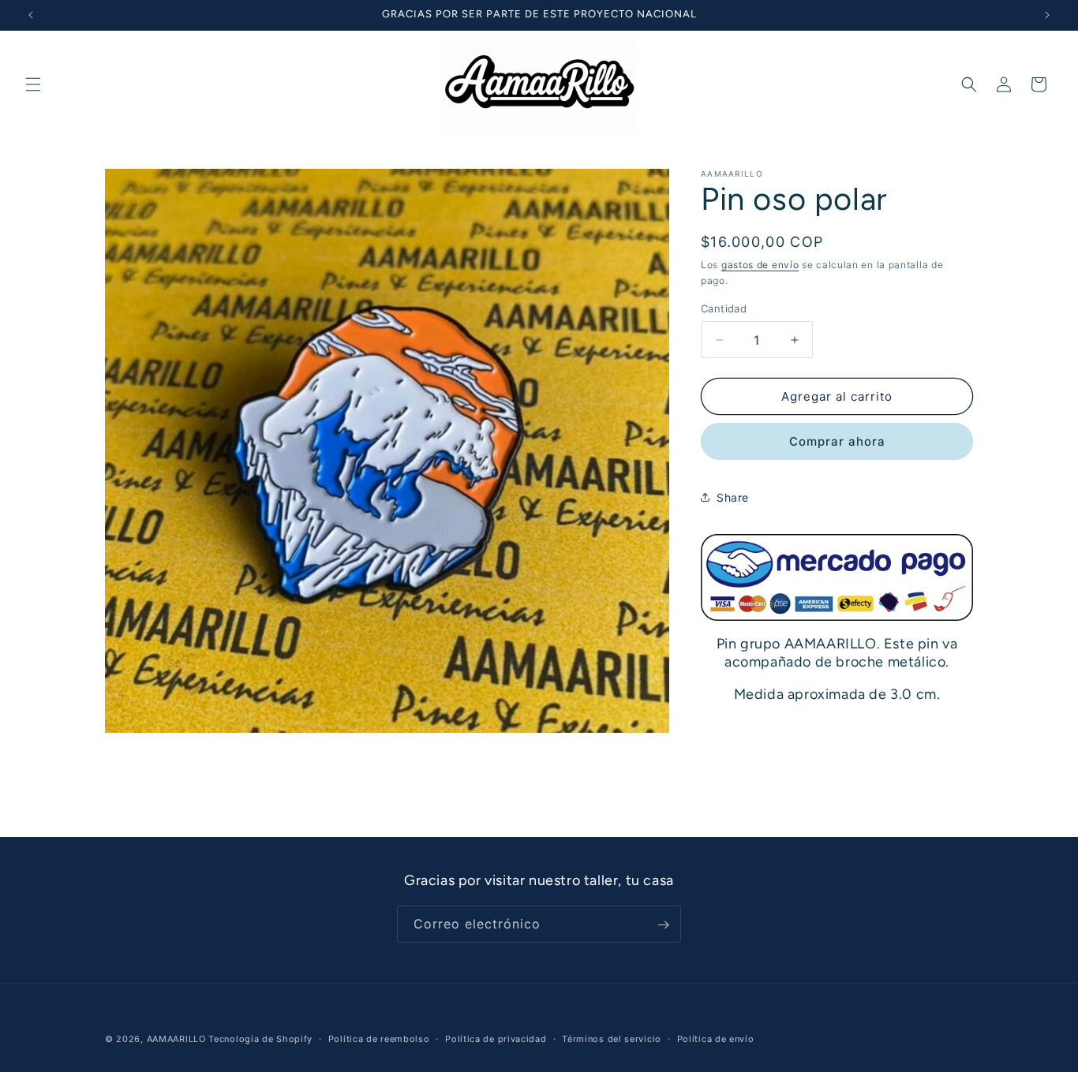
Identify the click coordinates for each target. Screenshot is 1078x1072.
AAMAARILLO (176, 1038)
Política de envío (715, 1038)
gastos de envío (760, 265)
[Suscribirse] (663, 924)
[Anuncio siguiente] (1047, 15)
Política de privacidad (495, 1038)
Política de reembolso (379, 1038)
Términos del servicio (611, 1038)
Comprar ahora (837, 441)
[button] (33, 84)
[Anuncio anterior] (30, 15)
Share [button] (733, 497)
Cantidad (724, 308)
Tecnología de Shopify (260, 1038)
